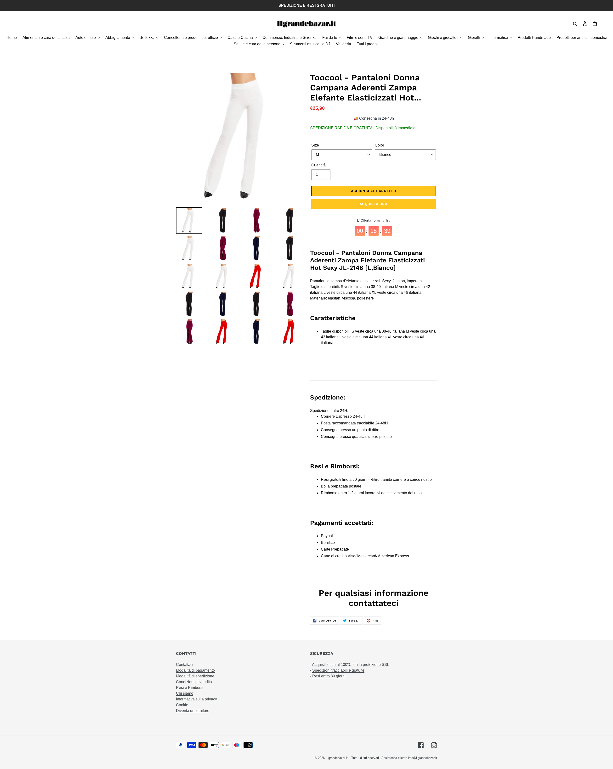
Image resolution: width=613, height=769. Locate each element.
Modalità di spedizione (195, 676)
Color (379, 145)
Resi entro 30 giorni (329, 676)
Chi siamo (184, 693)
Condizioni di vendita (194, 682)
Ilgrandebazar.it (337, 758)
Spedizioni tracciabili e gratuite (338, 670)
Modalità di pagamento (195, 670)
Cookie (182, 705)
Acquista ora (373, 204)
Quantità (318, 165)
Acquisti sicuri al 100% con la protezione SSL (350, 665)
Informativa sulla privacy (196, 699)
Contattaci (184, 665)
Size (315, 145)
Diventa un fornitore (192, 711)
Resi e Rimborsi (189, 688)
